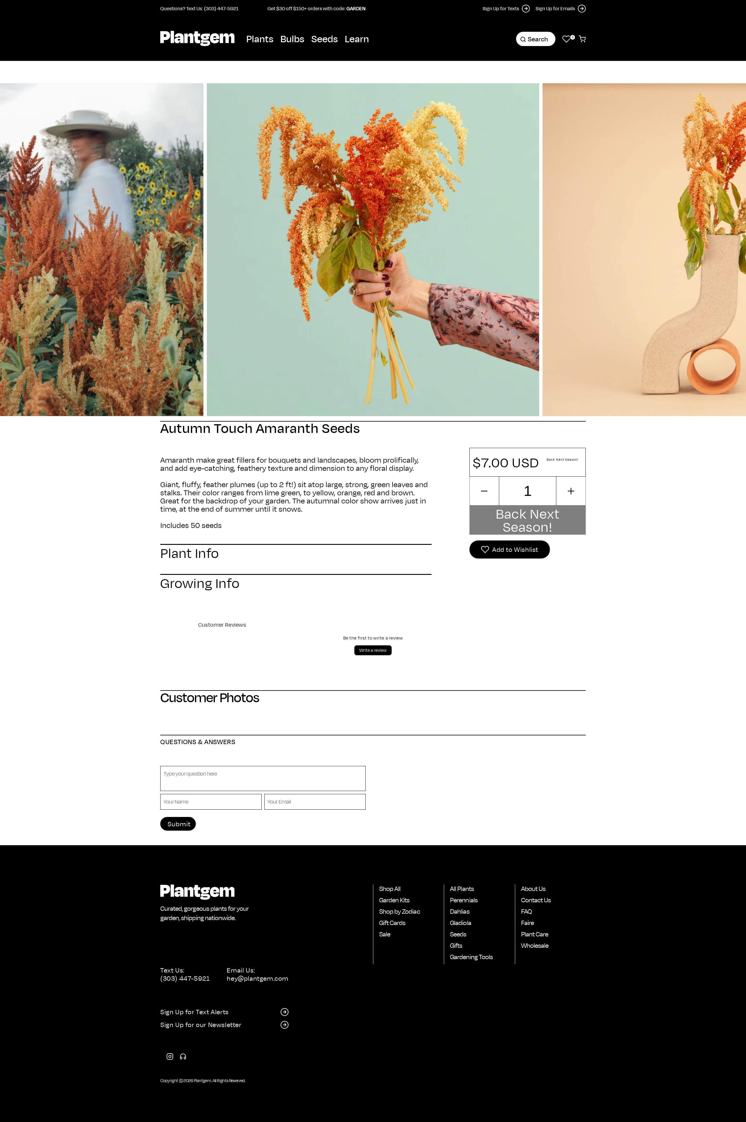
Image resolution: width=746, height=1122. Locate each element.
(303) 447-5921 (185, 978)
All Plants (462, 889)
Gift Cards (392, 923)
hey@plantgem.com (257, 978)
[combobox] (535, 39)
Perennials (463, 900)
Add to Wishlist (515, 549)
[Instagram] (169, 1058)
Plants (259, 39)
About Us (533, 889)
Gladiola (460, 923)
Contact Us (536, 900)
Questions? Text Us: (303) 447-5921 (199, 8)
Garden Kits (394, 900)
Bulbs (292, 39)
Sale (384, 934)
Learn (357, 39)
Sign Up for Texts (501, 8)
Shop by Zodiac (399, 911)
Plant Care (534, 934)
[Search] (523, 39)
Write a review (373, 650)
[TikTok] (183, 1058)
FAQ (526, 911)
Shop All (389, 889)
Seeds (324, 39)
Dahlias (459, 911)
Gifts (456, 945)
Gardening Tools (471, 957)
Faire (527, 923)
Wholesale (534, 945)
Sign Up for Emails (555, 8)
